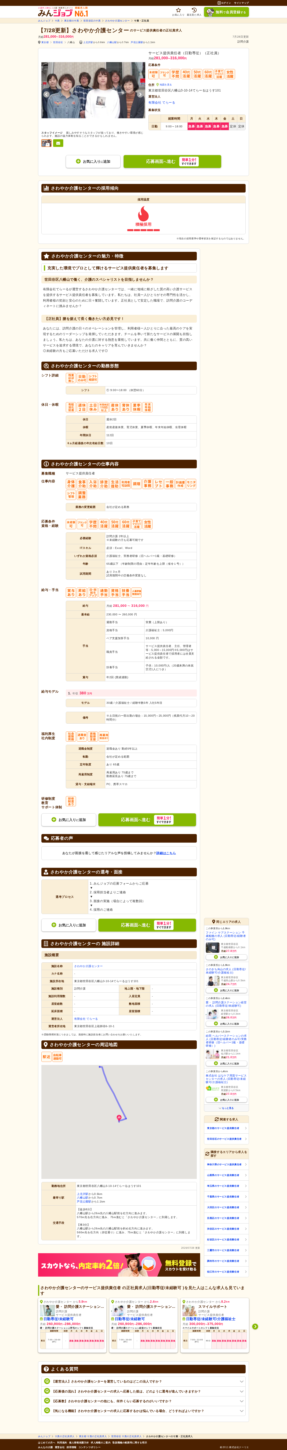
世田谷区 (58, 42)
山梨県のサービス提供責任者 (223, 1175)
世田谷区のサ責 (92, 21)
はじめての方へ (46, 1442)
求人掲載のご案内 (101, 1442)
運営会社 (60, 1447)
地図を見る (166, 84)
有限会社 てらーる (161, 102)
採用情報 (72, 1447)
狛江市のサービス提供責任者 (223, 1272)
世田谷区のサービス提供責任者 (224, 1139)
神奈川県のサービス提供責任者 (224, 1164)
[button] (119, 1118)
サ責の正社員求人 (65, 1436)
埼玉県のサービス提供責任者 (223, 1186)
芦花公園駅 (137, 42)
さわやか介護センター (117, 21)
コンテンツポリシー (89, 1447)
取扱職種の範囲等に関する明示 (129, 1442)
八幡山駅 (112, 42)
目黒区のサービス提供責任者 (223, 1218)
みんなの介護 (45, 1447)
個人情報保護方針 (79, 1442)
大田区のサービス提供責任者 (223, 1207)
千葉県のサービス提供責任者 (223, 1196)
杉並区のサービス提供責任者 (223, 1239)
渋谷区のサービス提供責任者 (223, 1229)
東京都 (45, 42)
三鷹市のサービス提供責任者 (223, 1250)
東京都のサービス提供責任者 (223, 1128)
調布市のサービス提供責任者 (223, 1261)
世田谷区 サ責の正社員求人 (126, 1436)
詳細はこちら (166, 853)
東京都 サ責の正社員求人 (93, 1436)
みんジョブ (44, 21)
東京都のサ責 (71, 21)
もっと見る (228, 1108)
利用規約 (62, 1442)
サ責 (57, 21)
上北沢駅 (88, 42)
